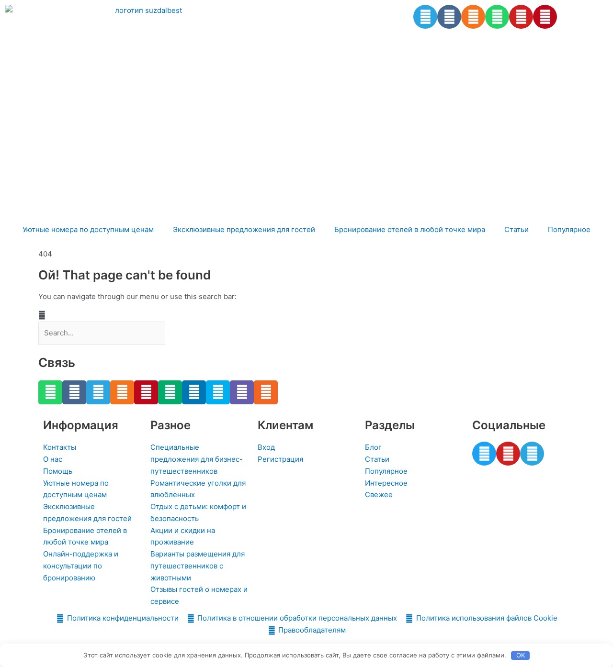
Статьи (516, 229)
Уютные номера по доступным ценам (88, 229)
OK (520, 655)
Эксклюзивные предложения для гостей (244, 229)
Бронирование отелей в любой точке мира (409, 229)
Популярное (569, 229)
